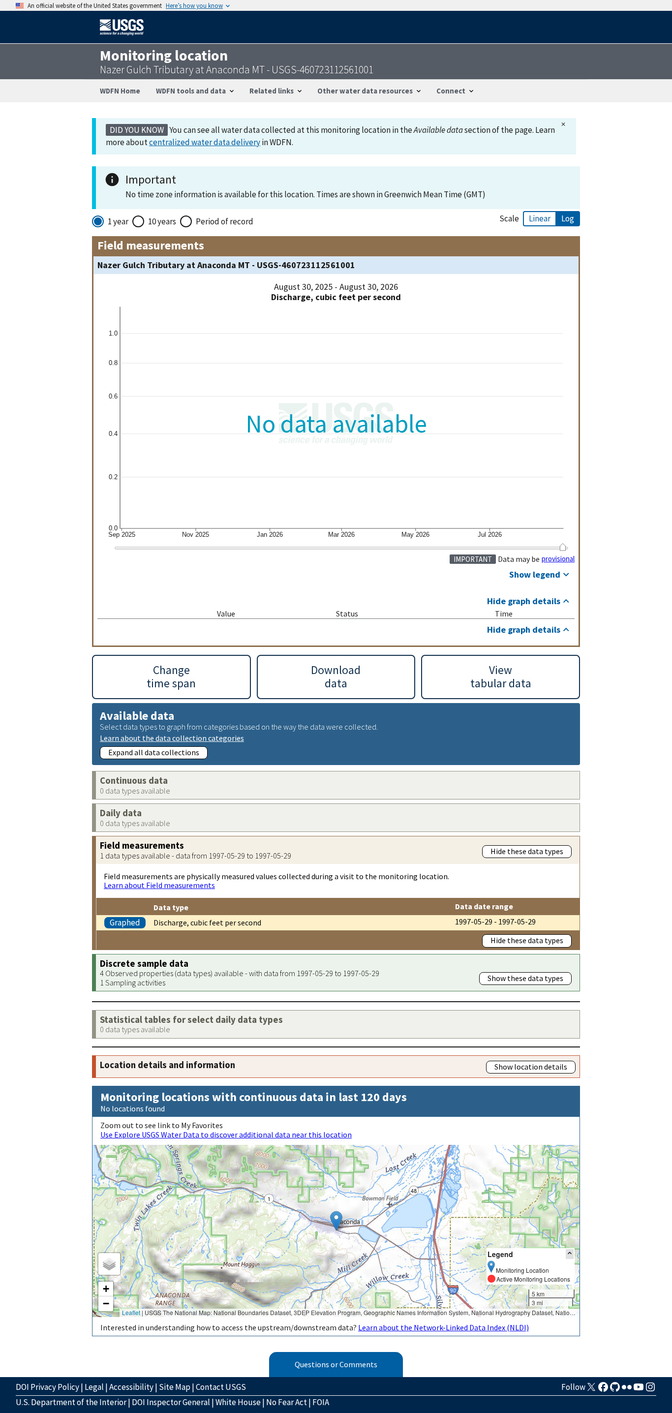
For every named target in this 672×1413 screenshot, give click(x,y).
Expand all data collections (153, 752)
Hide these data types (526, 851)
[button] (336, 1221)
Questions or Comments (336, 1364)
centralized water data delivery (204, 142)
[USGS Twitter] (591, 1389)
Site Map (174, 1387)
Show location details (530, 1067)
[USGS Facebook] (603, 1389)
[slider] (562, 547)
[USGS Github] (615, 1389)
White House (238, 1402)
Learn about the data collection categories (172, 737)
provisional (558, 558)
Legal (94, 1387)
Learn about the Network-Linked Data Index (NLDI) (443, 1327)
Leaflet (131, 1312)
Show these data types (525, 978)
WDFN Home (120, 90)
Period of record (224, 221)
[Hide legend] (570, 1254)
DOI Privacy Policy (47, 1387)
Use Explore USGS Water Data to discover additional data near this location (226, 1134)
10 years (162, 221)
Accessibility (131, 1387)
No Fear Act (286, 1402)
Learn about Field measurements (159, 885)
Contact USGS (221, 1387)
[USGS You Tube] (638, 1389)
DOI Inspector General (171, 1402)
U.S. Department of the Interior (71, 1402)
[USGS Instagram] (650, 1389)
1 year (118, 221)
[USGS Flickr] (627, 1389)
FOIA (320, 1402)
